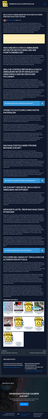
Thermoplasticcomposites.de (21, 4)
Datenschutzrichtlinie (6, 386)
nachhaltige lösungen (16, 367)
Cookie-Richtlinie (5, 389)
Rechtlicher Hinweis (6, 387)
